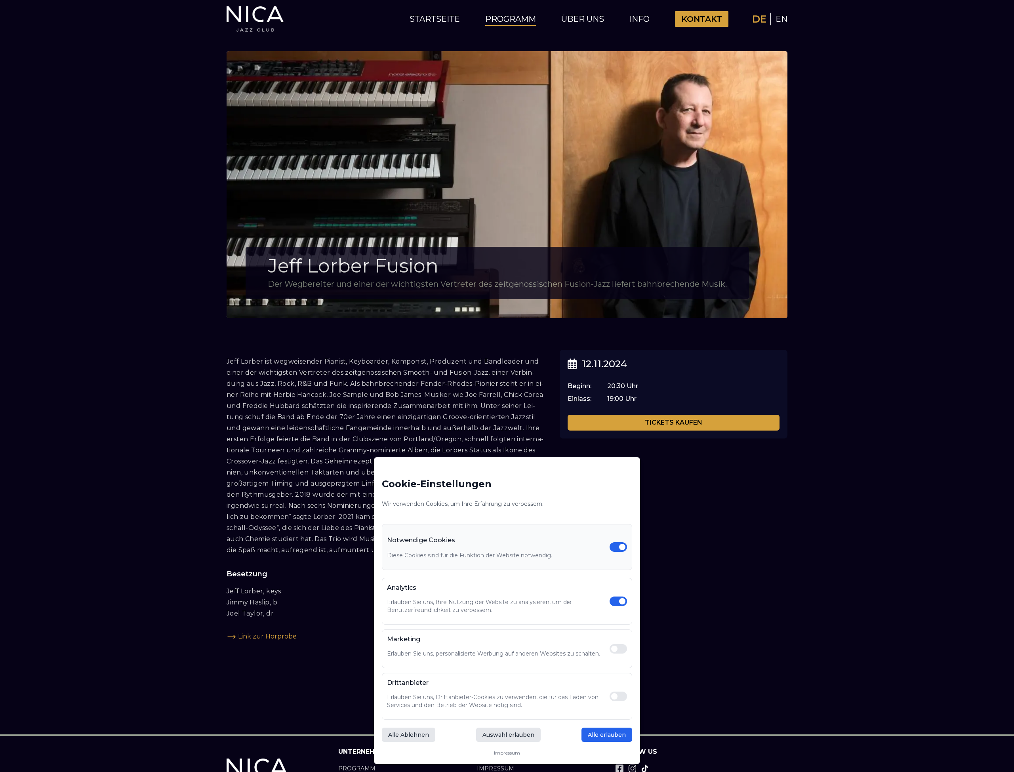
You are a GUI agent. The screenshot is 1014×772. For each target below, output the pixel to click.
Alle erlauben (607, 734)
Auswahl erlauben (508, 734)
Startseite (435, 19)
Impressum (507, 753)
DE (759, 19)
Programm (510, 19)
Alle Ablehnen (408, 734)
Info (639, 19)
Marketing (403, 639)
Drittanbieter (408, 682)
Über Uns (582, 19)
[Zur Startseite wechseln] (255, 19)
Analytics (401, 587)
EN (781, 19)
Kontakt (701, 19)
